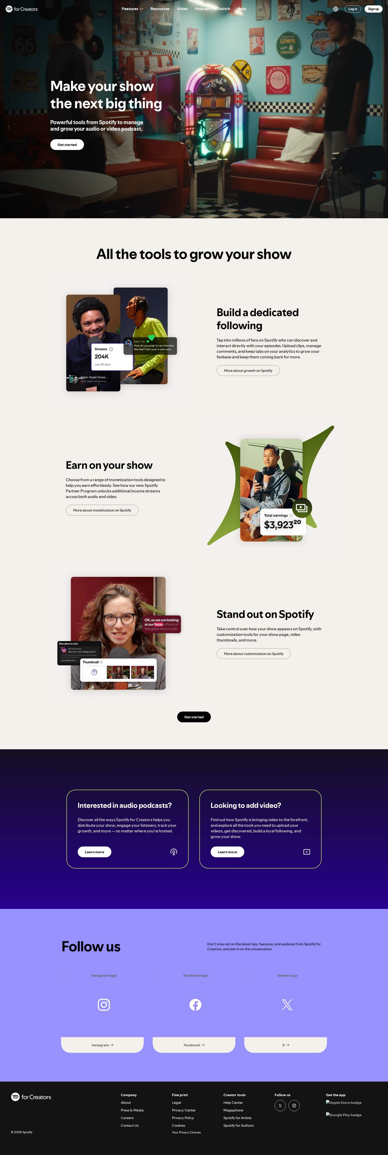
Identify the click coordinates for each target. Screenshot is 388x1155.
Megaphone (233, 1110)
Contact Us (130, 1125)
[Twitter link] (280, 1105)
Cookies (178, 1125)
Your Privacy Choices (186, 1132)
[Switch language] (335, 9)
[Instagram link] (294, 1105)
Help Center (233, 1102)
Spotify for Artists (237, 1117)
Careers (127, 1117)
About (126, 1102)
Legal (176, 1102)
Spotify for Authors (238, 1125)
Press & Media (132, 1110)
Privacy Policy (183, 1117)
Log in (352, 9)
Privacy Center (184, 1110)
